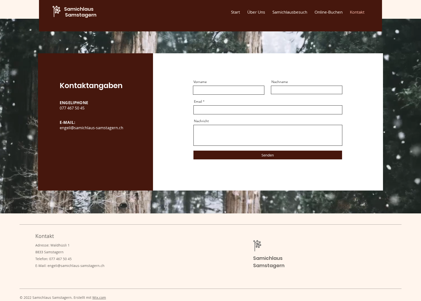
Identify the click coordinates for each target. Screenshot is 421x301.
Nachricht (201, 121)
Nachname (279, 81)
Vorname (200, 81)
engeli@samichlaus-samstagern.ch (91, 127)
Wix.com (99, 297)
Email (198, 101)
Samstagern (80, 14)
